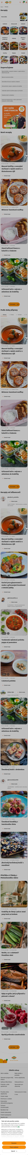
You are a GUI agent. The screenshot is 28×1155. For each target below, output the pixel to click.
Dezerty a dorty (23, 38)
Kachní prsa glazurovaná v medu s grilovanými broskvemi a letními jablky (12, 100)
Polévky (14, 38)
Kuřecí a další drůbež (6, 282)
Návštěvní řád (4, 1110)
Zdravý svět (14, 24)
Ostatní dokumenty (6, 1112)
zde (18, 1126)
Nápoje (14, 53)
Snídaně (23, 24)
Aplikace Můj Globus (6, 1082)
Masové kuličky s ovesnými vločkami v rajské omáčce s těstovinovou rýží (13, 72)
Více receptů (12, 304)
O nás (16, 1094)
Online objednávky (20, 1077)
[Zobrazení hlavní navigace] (1, 2)
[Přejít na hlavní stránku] (7, 2)
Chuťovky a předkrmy (5, 38)
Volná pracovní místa (20, 1092)
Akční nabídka (4, 1073)
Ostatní (23, 53)
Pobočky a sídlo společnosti (5, 1085)
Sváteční (5, 24)
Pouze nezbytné (14, 1147)
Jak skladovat (5, 1028)
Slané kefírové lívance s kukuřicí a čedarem (11, 81)
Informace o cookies (6, 1098)
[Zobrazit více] (9, 160)
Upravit (13, 1151)
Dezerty (3, 763)
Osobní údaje (4, 1096)
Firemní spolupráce (6, 1115)
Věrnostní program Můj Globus (7, 1078)
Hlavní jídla (4, 16)
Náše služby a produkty (18, 1074)
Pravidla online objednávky (5, 1093)
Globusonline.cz (19, 1082)
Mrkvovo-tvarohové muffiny (7, 77)
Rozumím (14, 1143)
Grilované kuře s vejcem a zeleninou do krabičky (12, 86)
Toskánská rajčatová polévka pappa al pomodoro (12, 90)
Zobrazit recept (7, 175)
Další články (12, 1047)
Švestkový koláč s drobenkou (8, 95)
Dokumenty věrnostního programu (7, 1102)
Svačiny (5, 53)
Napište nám (4, 1117)
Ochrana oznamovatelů (4, 1106)
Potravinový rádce (5, 905)
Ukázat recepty (14, 501)
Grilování (4, 576)
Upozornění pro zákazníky (19, 1085)
